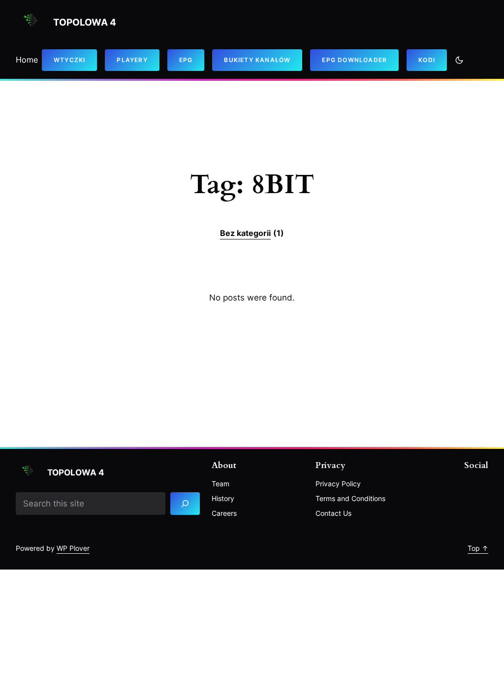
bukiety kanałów (257, 60)
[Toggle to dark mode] (459, 60)
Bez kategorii (252, 233)
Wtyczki (69, 60)
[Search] (185, 503)
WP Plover (73, 548)
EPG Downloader (354, 60)
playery (132, 60)
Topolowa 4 (84, 22)
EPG (186, 60)
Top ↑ (478, 548)
